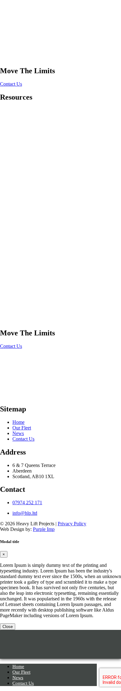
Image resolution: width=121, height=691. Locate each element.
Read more (10, 122)
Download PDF (10, 131)
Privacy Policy (72, 523)
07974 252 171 (27, 502)
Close (7, 626)
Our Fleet (21, 427)
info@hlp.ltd (24, 513)
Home (6, 52)
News (18, 433)
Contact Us (11, 84)
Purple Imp (44, 529)
